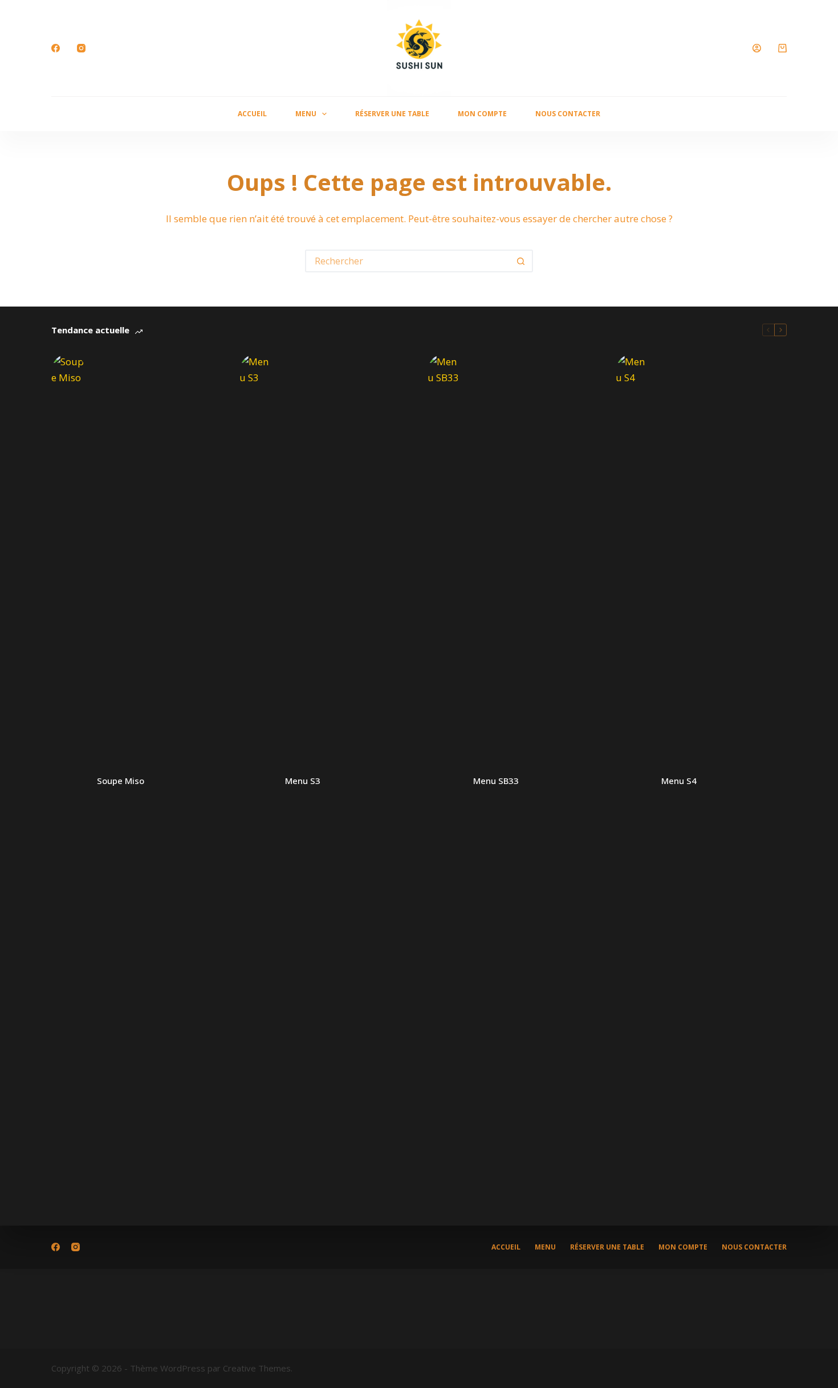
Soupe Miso (120, 780)
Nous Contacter (567, 114)
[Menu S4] (633, 781)
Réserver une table (392, 114)
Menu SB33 (496, 780)
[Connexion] (756, 48)
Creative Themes (257, 1368)
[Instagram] (81, 48)
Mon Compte (482, 114)
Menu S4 (679, 780)
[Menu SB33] (445, 781)
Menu (305, 114)
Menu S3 (302, 780)
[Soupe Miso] (68, 781)
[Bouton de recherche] (520, 261)
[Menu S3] (256, 781)
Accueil (252, 114)
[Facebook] (55, 48)
